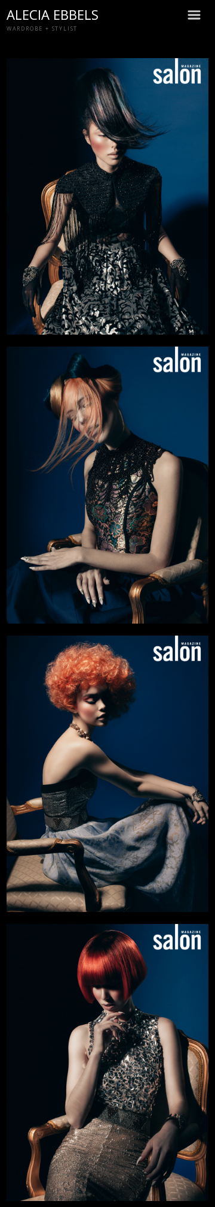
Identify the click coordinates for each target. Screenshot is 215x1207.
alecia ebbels (53, 14)
